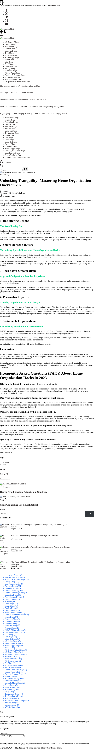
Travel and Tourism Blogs (15, 700)
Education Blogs (11, 595)
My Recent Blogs (11, 652)
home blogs (4, 462)
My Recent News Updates (15, 654)
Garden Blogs (10, 608)
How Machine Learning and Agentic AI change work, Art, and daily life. (39, 525)
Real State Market (12, 667)
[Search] (89, 514)
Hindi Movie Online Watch (15, 615)
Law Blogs (9, 634)
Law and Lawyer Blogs (14, 632)
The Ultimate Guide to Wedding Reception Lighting (20, 86)
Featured (8, 601)
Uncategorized (10, 705)
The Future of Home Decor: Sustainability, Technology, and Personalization (40, 562)
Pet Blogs (8, 663)
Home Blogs (10, 617)
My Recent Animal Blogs (15, 650)
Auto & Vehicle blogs (13, 577)
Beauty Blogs (10, 582)
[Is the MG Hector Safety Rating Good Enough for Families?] (4, 539)
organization (47, 240)
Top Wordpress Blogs (13, 696)
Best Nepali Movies (12, 584)
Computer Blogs (11, 588)
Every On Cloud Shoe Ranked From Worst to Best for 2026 (23, 100)
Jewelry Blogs (10, 628)
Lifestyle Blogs (11, 639)
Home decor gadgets (64, 314)
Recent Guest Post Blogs (14, 670)
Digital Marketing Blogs (14, 593)
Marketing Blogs (11, 641)
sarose (5, 191)
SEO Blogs (9, 676)
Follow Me (4, 474)
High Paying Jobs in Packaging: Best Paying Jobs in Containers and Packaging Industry (34, 113)
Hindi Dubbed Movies (13, 612)
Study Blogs (9, 692)
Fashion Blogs (10, 599)
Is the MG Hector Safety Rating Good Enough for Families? (34, 536)
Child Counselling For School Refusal (19, 505)
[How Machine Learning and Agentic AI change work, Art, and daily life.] (4, 528)
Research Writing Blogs (14, 674)
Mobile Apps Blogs (12, 645)
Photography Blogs (12, 665)
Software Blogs (11, 681)
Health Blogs (10, 610)
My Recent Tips (11, 656)
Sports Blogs (10, 685)
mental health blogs (12, 643)
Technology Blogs (12, 694)
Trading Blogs (10, 698)
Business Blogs (11, 586)
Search (2, 510)
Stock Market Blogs (12, 687)
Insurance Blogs (11, 623)
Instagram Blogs (11, 619)
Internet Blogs (10, 626)
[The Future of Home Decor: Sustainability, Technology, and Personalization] (4, 567)
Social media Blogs (12, 678)
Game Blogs (10, 606)
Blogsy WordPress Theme (51, 748)
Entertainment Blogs (13, 597)
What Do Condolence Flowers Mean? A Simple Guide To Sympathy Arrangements (32, 106)
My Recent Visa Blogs (13, 659)
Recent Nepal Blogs (12, 672)
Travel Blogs (10, 703)
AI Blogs (14, 575)
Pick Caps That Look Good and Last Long (16, 93)
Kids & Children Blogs (14, 630)
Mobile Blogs (10, 648)
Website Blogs (10, 707)
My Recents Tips (11, 661)
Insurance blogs (11, 621)
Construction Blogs (12, 590)
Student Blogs (10, 689)
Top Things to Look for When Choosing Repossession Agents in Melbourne (40, 547)
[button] (47, 31)
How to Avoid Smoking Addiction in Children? (23, 492)
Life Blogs (9, 637)
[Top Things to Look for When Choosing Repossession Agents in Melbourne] (4, 552)
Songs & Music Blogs (13, 683)
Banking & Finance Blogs (15, 579)
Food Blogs (9, 604)
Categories (4, 733)
